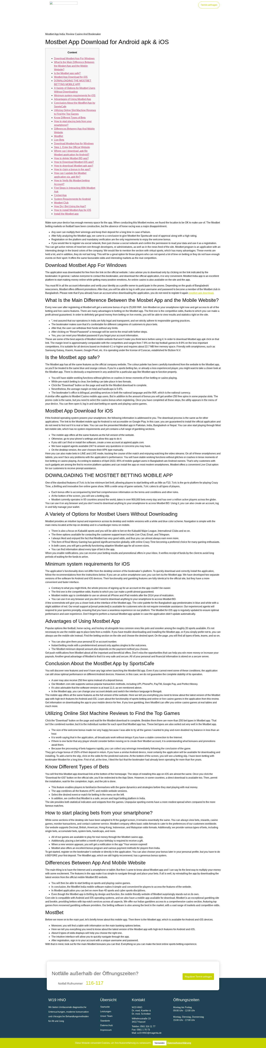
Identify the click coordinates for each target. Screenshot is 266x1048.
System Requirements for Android (72, 199)
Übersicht (108, 1000)
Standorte (166, 5)
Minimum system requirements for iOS (74, 95)
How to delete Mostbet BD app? (71, 158)
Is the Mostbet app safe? (67, 73)
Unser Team (185, 5)
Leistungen (147, 5)
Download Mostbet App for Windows (74, 143)
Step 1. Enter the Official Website (72, 147)
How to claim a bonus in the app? (72, 169)
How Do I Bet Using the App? (70, 206)
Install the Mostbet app (66, 213)
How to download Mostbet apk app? (73, 165)
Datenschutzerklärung (179, 1043)
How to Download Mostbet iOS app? (74, 162)
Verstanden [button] (160, 1043)
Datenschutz (106, 1025)
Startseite (128, 5)
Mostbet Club (61, 202)
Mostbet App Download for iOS (71, 77)
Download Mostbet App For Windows (74, 58)
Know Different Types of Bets (70, 117)
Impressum (106, 1030)
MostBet (58, 136)
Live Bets (59, 140)
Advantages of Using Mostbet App (72, 99)
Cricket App (60, 195)
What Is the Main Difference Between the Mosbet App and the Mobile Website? (74, 66)
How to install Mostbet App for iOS (72, 210)
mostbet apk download (201, 293)
